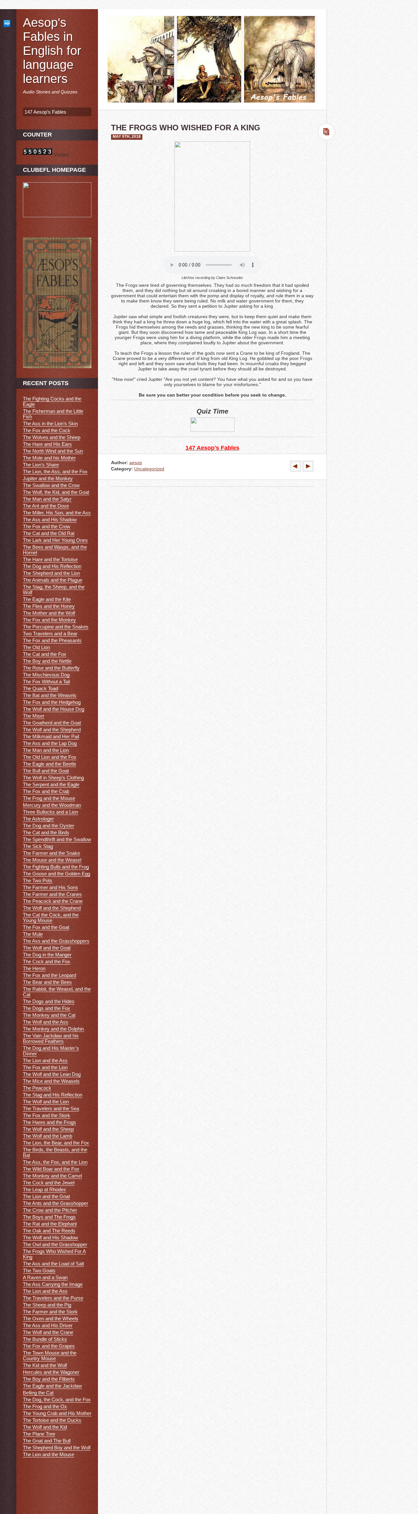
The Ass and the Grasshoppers (56, 941)
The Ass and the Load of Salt (53, 1263)
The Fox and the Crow (46, 526)
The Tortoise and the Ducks (52, 1420)
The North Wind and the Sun (53, 451)
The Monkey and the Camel (52, 1176)
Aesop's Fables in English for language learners (52, 51)
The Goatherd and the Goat (52, 722)
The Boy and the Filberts (49, 1379)
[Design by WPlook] (8, 23)
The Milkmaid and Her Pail (51, 736)
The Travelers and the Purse (53, 1298)
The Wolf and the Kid (45, 1427)
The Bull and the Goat (46, 770)
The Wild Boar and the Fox (51, 1169)
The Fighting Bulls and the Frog (56, 867)
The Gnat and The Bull (47, 1440)
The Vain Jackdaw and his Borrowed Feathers (51, 1038)
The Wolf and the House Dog (53, 709)
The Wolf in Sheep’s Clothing (53, 777)
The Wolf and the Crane (48, 1332)
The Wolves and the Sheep (51, 437)
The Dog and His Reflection (52, 566)
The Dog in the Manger (47, 954)
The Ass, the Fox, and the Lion (55, 1162)
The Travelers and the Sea (51, 1108)
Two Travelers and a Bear (50, 633)
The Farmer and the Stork (50, 1311)
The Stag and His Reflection (52, 1095)
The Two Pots (37, 880)
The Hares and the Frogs (49, 1122)
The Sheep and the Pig (47, 1305)
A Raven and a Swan (45, 1277)
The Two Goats (39, 1270)
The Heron (34, 968)
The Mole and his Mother (49, 458)
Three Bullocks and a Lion (50, 812)
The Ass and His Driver (47, 1325)
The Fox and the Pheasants (52, 640)
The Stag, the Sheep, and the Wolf (54, 589)
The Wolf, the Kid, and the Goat (56, 492)
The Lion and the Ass (45, 1060)
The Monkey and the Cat (49, 1015)
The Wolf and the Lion (46, 1101)
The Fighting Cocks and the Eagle (52, 401)
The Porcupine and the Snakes (55, 626)
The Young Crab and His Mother (57, 1413)
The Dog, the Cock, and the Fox (57, 1399)
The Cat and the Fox (44, 654)
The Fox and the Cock (46, 430)
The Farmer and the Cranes (52, 894)
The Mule (33, 934)
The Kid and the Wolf (45, 1365)
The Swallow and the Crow (51, 485)
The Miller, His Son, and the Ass (57, 512)
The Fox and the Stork (46, 1115)
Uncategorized (149, 468)
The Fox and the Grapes (49, 1346)
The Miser (33, 716)
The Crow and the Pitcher (50, 1210)
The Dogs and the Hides (48, 1001)
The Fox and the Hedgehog (52, 702)
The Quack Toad (40, 688)
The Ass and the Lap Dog (50, 743)
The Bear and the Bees (47, 982)
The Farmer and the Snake (51, 853)
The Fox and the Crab (46, 791)
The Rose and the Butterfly (51, 668)
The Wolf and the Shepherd (52, 729)
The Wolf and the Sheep (48, 1129)
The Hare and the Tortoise (50, 559)
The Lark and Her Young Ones (55, 540)
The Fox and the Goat (46, 927)
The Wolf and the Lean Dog (52, 1074)
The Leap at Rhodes (44, 1189)
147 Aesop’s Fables (45, 112)
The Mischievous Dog (46, 674)
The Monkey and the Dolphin (53, 1029)
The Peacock (37, 1088)
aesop (135, 462)
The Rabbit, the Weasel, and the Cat (57, 991)
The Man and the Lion (46, 750)
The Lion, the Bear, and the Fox (56, 1143)
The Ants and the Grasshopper (55, 1203)
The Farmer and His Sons (50, 887)
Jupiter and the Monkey (48, 478)
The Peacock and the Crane (53, 901)
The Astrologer (38, 819)
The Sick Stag (38, 846)
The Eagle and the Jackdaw (52, 1386)
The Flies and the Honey (49, 606)
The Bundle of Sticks (45, 1339)
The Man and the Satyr (47, 499)
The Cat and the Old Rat (48, 533)
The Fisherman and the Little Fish (53, 413)
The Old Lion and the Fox (49, 757)
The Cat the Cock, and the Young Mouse (51, 917)
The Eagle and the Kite (47, 599)
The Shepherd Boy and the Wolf (56, 1447)
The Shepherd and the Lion (51, 573)
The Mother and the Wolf (49, 613)
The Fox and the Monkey (49, 620)
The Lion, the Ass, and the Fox (55, 471)
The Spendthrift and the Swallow (57, 839)
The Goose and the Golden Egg (56, 873)
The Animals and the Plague (52, 580)
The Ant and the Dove (46, 506)
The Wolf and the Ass (45, 1022)
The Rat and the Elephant (50, 1224)
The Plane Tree (39, 1434)
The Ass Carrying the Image (53, 1284)
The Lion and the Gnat (46, 1196)
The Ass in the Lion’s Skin (50, 423)
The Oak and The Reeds (49, 1230)
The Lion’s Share (41, 464)
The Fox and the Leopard (49, 975)
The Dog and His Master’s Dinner (51, 1050)
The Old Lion (36, 647)
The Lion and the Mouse (48, 1454)
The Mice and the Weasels (51, 1081)
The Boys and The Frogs (49, 1217)
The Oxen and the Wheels (50, 1318)
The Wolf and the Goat (47, 948)
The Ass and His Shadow (50, 519)
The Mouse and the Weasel (52, 860)
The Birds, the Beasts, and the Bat (55, 1152)
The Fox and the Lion (45, 1067)
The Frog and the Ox (45, 1406)
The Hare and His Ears (47, 444)
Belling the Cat (38, 1392)
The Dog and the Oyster (48, 825)
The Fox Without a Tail (46, 681)
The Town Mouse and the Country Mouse (49, 1355)
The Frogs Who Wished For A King (54, 1254)
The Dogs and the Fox (46, 1008)
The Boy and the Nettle (47, 661)
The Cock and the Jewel (48, 1182)
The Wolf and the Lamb (47, 1136)
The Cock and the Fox (46, 961)
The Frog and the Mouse (49, 798)
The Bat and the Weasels (49, 695)
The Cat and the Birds (46, 832)
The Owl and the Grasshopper (55, 1244)
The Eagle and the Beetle (49, 764)
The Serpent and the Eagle (51, 784)
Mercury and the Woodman (52, 805)
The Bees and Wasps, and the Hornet (55, 549)
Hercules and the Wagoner (51, 1372)
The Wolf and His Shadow (50, 1237)
